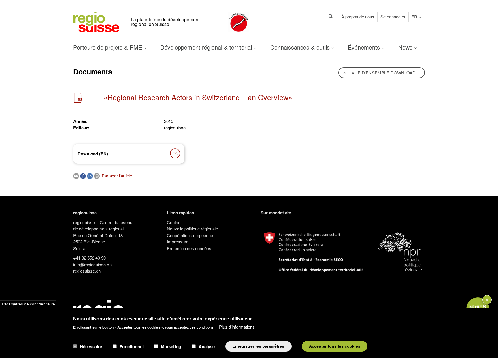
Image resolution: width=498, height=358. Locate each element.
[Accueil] (96, 21)
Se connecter (392, 17)
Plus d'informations (237, 326)
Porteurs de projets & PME (108, 47)
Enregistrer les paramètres (258, 346)
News (406, 47)
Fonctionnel (132, 346)
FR (414, 17)
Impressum (177, 242)
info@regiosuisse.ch (92, 264)
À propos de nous (357, 17)
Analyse (207, 346)
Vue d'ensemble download (383, 73)
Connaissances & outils (300, 47)
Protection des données (189, 248)
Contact (174, 222)
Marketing (171, 346)
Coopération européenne (190, 235)
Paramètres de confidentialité (28, 304)
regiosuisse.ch (87, 271)
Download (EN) (93, 154)
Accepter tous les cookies (334, 346)
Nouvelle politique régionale (192, 229)
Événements (365, 47)
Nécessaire (91, 346)
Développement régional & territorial (207, 47)
